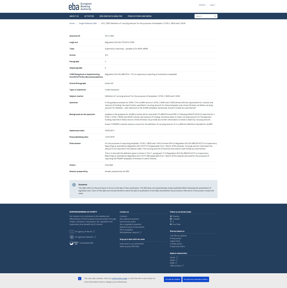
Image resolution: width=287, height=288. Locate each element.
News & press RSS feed (129, 246)
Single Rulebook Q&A (88, 23)
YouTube (176, 224)
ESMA (172, 260)
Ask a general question (129, 219)
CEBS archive (175, 265)
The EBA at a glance (178, 235)
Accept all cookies (172, 279)
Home (72, 23)
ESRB (172, 263)
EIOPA (172, 257)
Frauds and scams (177, 246)
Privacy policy (175, 238)
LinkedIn (176, 219)
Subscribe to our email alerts (132, 243)
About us (74, 16)
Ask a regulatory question (130, 224)
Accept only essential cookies (196, 279)
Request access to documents (132, 227)
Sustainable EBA (86, 243)
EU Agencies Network (84, 237)
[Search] (215, 16)
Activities (89, 16)
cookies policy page (119, 278)
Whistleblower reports (129, 232)
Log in (212, 5)
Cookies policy (176, 243)
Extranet (202, 5)
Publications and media (140, 16)
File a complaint (126, 229)
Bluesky (176, 216)
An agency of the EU (83, 231)
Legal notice (175, 241)
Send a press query (128, 221)
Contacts (123, 216)
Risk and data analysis (111, 16)
